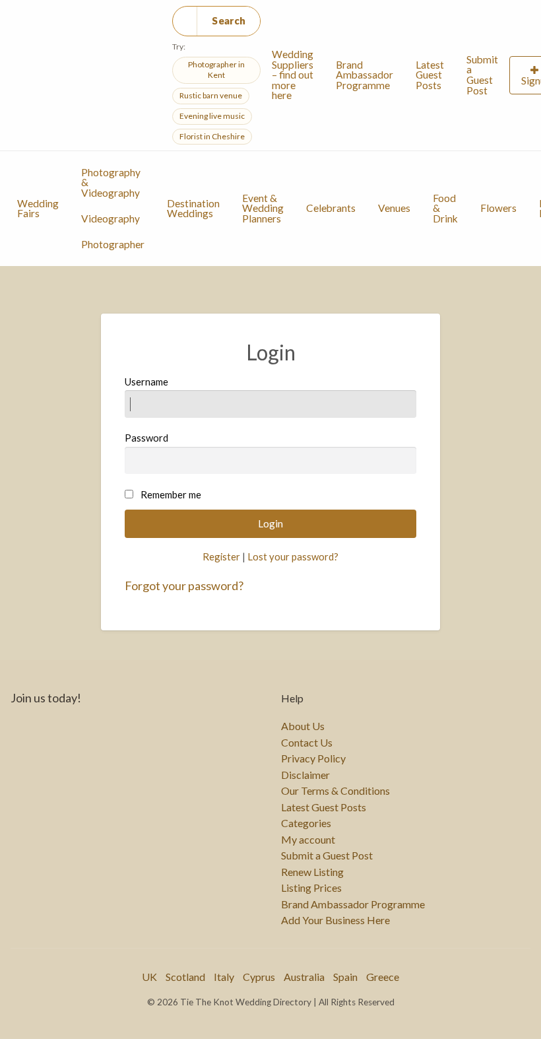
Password (146, 438)
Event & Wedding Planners (263, 208)
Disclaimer (305, 775)
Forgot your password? (184, 585)
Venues (394, 208)
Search (228, 20)
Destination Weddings (193, 208)
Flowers (498, 208)
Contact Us (307, 742)
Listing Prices (311, 888)
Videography (110, 218)
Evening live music (212, 116)
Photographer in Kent (216, 70)
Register (221, 556)
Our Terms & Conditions (335, 791)
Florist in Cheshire (212, 136)
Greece (382, 976)
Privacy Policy (313, 758)
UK (149, 976)
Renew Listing (312, 872)
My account (308, 839)
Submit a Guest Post (482, 74)
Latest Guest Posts (430, 75)
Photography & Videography (111, 182)
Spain (345, 976)
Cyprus (259, 976)
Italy (224, 976)
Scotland (185, 976)
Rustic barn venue (210, 95)
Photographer (112, 244)
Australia (304, 976)
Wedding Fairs (38, 208)
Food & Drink (445, 208)
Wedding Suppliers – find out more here (292, 74)
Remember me (171, 494)
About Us (303, 726)
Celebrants (331, 208)
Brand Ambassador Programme (364, 75)
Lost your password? (292, 556)
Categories (306, 823)
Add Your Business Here (335, 920)
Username (146, 381)
